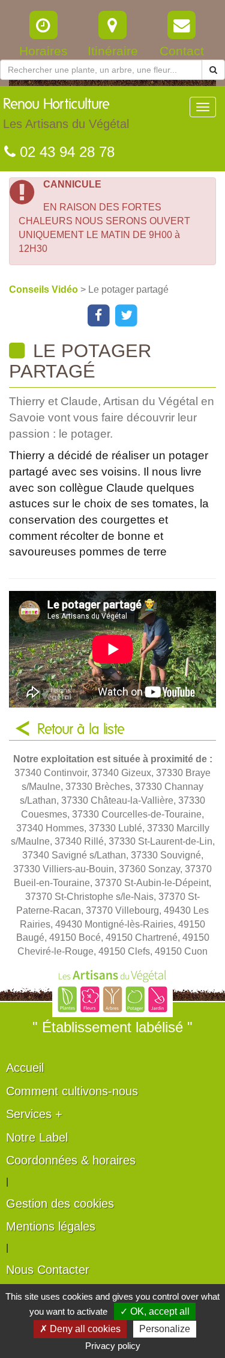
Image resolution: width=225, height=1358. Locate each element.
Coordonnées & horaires (71, 1160)
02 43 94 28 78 (65, 152)
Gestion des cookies (60, 1203)
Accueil (25, 1067)
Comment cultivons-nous (72, 1091)
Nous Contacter (47, 1269)
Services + (34, 1114)
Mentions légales (50, 1226)
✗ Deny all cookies (80, 1329)
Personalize (164, 1329)
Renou (66, 113)
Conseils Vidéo (44, 289)
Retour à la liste (81, 730)
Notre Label (37, 1137)
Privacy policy (112, 1346)
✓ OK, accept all (155, 1311)
